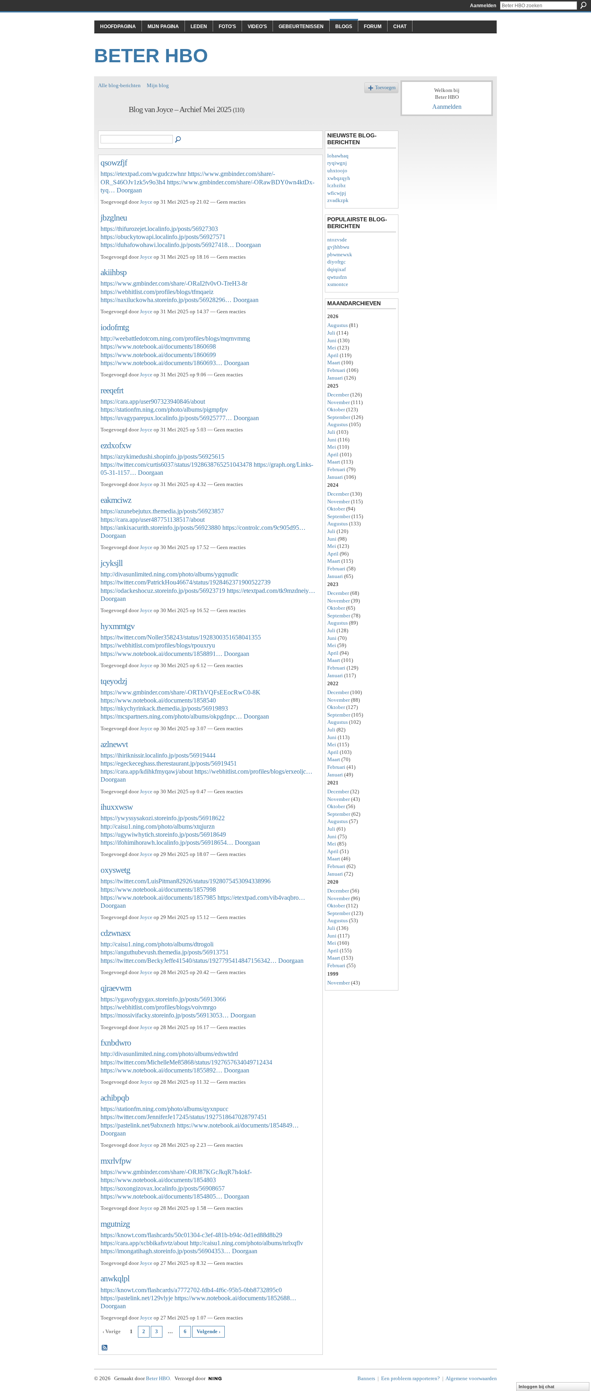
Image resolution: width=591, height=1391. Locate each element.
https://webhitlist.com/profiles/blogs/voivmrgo (158, 1007)
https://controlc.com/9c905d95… (264, 527)
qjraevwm (116, 988)
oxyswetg (115, 869)
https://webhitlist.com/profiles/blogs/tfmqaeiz (157, 291)
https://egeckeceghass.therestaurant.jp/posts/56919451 (169, 763)
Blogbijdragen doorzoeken (178, 139)
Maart (333, 362)
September (338, 417)
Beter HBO (151, 55)
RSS (105, 1348)
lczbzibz (336, 185)
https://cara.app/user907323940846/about (153, 401)
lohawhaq (338, 156)
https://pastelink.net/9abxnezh (138, 1125)
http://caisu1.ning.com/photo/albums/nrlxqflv (246, 1243)
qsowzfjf (114, 162)
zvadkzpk (338, 200)
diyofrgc (336, 262)
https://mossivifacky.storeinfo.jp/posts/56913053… (165, 1015)
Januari (335, 378)
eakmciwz (116, 500)
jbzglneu (114, 217)
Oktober (336, 409)
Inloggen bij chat (536, 1386)
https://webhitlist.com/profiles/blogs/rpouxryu (158, 645)
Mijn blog (158, 85)
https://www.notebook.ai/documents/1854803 (158, 1180)
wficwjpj (336, 193)
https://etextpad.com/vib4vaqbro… (261, 897)
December (338, 395)
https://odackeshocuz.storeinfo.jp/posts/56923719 (163, 590)
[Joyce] (111, 127)
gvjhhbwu (338, 247)
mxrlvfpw (116, 1160)
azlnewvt (114, 744)
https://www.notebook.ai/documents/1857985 (158, 897)
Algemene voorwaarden (471, 1378)
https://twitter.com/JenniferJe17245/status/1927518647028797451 (184, 1116)
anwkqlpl (115, 1278)
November (338, 402)
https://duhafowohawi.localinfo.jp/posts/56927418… (167, 244)
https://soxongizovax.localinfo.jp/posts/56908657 (163, 1188)
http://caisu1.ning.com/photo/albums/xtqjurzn (158, 826)
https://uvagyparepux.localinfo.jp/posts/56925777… (166, 418)
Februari (336, 370)
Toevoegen (385, 87)
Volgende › (208, 1331)
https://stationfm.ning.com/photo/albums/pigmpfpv (164, 409)
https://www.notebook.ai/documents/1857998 (158, 889)
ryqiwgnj (337, 163)
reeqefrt (112, 390)
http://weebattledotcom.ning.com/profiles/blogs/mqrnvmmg (175, 338)
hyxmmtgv (118, 626)
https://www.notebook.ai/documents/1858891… (161, 653)
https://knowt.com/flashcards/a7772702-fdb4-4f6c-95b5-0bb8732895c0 (191, 1290)
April (333, 355)
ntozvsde (337, 240)
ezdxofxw (116, 445)
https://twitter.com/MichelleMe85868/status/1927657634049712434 (186, 1062)
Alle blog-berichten (119, 85)
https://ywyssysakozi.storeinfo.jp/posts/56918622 (163, 818)
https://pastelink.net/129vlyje (137, 1298)
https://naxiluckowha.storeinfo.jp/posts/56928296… (166, 299)
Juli (331, 333)
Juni (332, 340)
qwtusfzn (337, 277)
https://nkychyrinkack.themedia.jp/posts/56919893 (164, 708)
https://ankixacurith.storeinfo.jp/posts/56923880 (161, 527)
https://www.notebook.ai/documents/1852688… (235, 1298)
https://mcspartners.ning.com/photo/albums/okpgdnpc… (171, 716)
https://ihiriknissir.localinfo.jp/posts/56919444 (158, 755)
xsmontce (337, 284)
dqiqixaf (336, 269)
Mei (331, 348)
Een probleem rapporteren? (410, 1378)
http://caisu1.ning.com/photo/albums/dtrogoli (157, 944)
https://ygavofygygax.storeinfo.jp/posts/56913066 (163, 999)
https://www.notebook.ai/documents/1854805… (161, 1196)
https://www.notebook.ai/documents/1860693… (161, 362)
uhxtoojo (337, 170)
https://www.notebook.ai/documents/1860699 (158, 354)
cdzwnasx (116, 933)
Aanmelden (483, 5)
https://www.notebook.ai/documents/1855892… (161, 1070)
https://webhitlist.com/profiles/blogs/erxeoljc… (253, 771)
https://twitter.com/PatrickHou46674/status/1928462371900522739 (186, 582)
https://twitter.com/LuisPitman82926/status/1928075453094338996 (186, 881)
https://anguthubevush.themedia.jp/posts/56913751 (165, 952)
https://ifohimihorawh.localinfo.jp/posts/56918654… (167, 842)
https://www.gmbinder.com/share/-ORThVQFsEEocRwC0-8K (181, 692)
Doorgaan (129, 190)
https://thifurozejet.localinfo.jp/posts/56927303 (159, 228)
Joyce (146, 202)
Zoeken (583, 5)
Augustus (337, 325)
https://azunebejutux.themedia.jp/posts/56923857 (162, 511)
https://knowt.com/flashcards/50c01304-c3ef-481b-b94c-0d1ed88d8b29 (191, 1235)
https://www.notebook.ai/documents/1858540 (158, 700)
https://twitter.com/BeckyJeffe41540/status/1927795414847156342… (189, 960)
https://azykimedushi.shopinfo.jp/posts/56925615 (162, 456)
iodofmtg (115, 327)
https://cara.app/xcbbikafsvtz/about (144, 1243)
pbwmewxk (339, 254)
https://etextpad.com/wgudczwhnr (143, 173)
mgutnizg (115, 1223)
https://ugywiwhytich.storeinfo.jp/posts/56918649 (163, 834)
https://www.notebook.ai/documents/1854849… (238, 1125)
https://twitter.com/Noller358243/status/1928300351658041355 (181, 637)
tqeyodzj (114, 681)
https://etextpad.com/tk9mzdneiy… (271, 590)
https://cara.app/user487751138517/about (153, 519)
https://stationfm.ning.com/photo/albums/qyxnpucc (164, 1108)
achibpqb (115, 1097)
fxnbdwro (116, 1042)
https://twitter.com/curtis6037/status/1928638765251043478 (176, 464)
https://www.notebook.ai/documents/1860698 (158, 346)
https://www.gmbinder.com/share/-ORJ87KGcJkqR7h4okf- (176, 1171)
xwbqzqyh (338, 178)
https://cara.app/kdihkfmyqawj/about (147, 771)
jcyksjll (112, 563)
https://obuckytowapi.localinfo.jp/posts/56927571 (163, 236)
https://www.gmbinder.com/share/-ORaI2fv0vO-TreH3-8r (174, 283)
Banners (366, 1378)
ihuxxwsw (117, 806)
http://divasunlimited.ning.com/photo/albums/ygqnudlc (169, 574)
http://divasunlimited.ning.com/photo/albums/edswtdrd (169, 1053)
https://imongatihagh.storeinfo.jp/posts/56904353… (165, 1251)
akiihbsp (114, 272)
